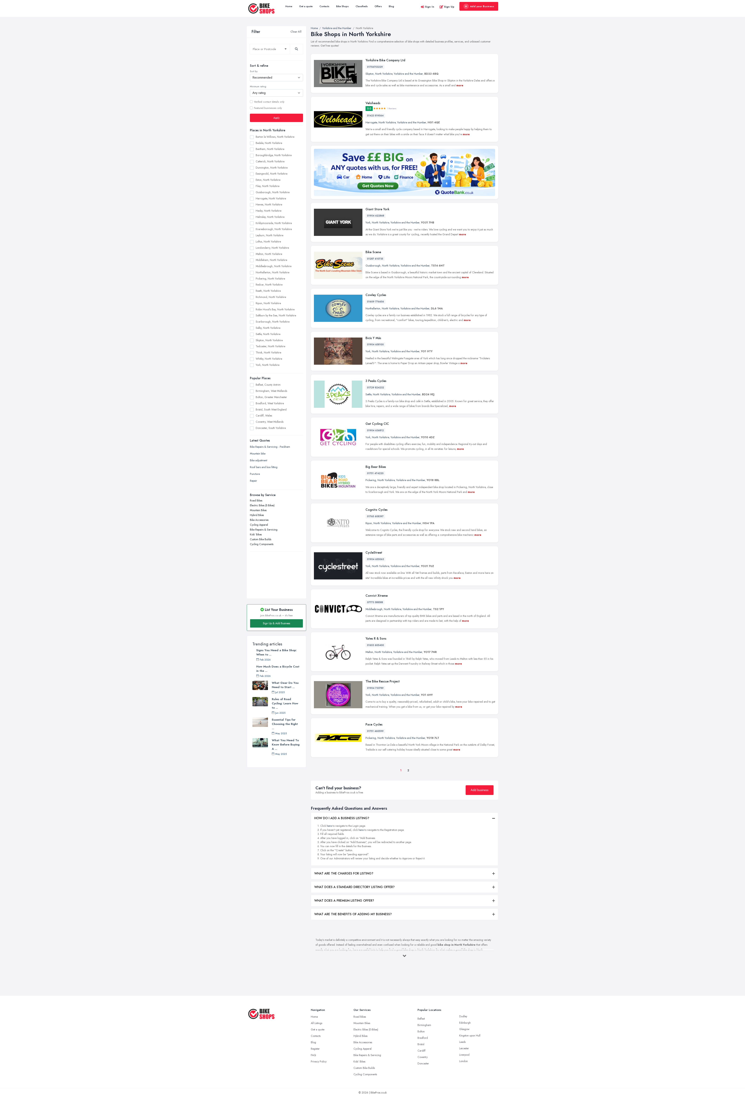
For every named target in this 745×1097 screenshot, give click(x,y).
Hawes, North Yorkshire (269, 204)
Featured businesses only (268, 108)
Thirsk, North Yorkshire (268, 352)
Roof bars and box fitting (263, 467)
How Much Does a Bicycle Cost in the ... (277, 668)
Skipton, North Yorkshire (269, 340)
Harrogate (371, 122)
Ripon (369, 523)
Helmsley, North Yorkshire (270, 217)
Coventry (423, 1057)
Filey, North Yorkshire (267, 186)
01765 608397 (375, 516)
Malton (369, 652)
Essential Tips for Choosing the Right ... (285, 724)
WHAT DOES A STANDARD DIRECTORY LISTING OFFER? (354, 887)
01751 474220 (375, 473)
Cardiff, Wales (264, 415)
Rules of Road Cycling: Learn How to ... (285, 703)
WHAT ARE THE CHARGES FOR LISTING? (343, 873)
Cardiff (421, 1051)
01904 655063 (375, 559)
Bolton (421, 1031)
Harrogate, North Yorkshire (271, 198)
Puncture (255, 474)
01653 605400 (375, 645)
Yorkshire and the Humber (408, 74)
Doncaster (423, 1063)
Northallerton (373, 308)
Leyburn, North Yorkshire (269, 235)
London (463, 1061)
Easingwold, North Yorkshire (271, 174)
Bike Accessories (259, 520)
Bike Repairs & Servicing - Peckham (270, 447)
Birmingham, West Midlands (271, 391)
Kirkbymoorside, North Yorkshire (274, 223)
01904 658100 (375, 344)
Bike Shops (342, 6)
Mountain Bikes (258, 510)
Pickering (371, 480)
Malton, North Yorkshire (269, 254)
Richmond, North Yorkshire (271, 297)
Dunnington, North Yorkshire (272, 168)
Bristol (421, 1044)
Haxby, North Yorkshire (268, 211)
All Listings (316, 1023)
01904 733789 (375, 688)
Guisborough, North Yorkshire (272, 192)
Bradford (423, 1038)
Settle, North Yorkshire (268, 334)
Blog (391, 6)
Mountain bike (257, 453)
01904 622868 (375, 215)
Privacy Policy (319, 1061)
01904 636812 (375, 430)
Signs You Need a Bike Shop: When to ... (276, 652)
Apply (276, 118)
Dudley (463, 1016)
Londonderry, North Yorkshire (272, 248)
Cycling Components (261, 544)
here (329, 826)
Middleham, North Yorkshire (271, 260)
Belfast (421, 1019)
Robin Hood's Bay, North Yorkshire (275, 309)
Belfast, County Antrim (268, 385)
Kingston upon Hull (469, 1035)
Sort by (253, 71)
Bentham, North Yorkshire (270, 149)
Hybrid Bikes (257, 515)
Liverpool (464, 1055)
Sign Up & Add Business (276, 623)
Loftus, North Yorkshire (268, 241)
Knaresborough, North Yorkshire (274, 229)
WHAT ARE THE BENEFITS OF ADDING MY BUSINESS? (353, 914)
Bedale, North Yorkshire (269, 143)
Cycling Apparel (259, 525)
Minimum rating (258, 86)
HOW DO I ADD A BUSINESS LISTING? (341, 818)
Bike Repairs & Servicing (263, 530)
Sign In (429, 7)
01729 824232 (375, 387)
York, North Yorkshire (267, 365)
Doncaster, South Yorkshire (271, 428)
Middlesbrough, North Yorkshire (273, 266)
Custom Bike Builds (260, 539)
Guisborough (373, 266)
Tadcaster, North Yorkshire (270, 346)
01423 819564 (375, 115)
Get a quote (306, 6)
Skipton (370, 74)
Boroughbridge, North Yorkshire (274, 155)
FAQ (313, 1055)
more (459, 85)
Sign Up (449, 7)
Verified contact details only (269, 102)
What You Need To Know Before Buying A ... (286, 744)
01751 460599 (375, 731)
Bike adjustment (258, 460)
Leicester (464, 1048)
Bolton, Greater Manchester (271, 397)
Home (288, 6)
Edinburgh (465, 1023)
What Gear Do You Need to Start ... (285, 685)
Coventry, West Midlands (269, 422)
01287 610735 (375, 259)
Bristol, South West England (271, 409)
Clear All (295, 32)
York (368, 222)
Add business (480, 790)
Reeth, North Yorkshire (268, 291)
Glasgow (464, 1029)
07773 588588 (375, 602)
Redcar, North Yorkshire (269, 285)
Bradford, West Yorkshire (270, 403)
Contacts (324, 6)
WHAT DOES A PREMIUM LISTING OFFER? (344, 900)
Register (315, 1049)
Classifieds (362, 6)
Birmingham (424, 1025)
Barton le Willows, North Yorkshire (275, 137)
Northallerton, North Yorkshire (272, 272)
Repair (253, 481)
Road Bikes (256, 500)
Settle (368, 394)
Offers (378, 6)
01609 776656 (375, 301)
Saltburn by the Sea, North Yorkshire (276, 315)
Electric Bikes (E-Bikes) (262, 505)
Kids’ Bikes (256, 534)
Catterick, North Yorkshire (270, 161)
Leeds (462, 1042)
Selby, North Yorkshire (268, 328)
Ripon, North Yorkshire (268, 303)
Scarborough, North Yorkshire (272, 322)
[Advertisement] (276, 573)
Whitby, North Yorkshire (269, 359)
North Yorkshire (383, 74)
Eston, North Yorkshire (268, 180)
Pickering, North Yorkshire (270, 279)
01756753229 (375, 67)
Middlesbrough (374, 609)
